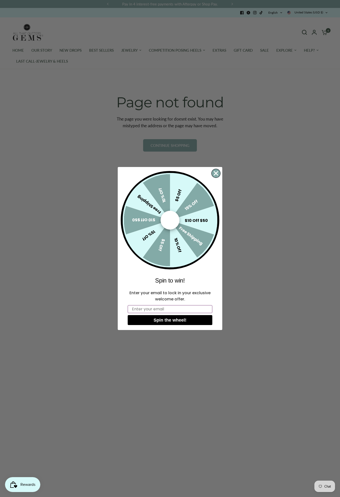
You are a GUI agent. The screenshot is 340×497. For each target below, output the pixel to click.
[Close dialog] (216, 173)
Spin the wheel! (170, 320)
